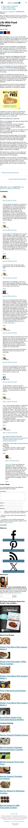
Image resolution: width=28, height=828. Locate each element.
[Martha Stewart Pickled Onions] (5, 732)
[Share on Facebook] (1, 32)
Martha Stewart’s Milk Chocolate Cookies (10, 806)
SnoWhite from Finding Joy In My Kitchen (12, 63)
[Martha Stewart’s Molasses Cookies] (5, 787)
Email (2, 505)
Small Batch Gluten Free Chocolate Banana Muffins (12, 718)
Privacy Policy (15, 823)
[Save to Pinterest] (8, 32)
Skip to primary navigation (10, 6)
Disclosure (15, 824)
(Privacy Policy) (7, 522)
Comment (3, 491)
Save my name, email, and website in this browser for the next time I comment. (16, 512)
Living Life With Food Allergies (17, 179)
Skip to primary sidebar (9, 9)
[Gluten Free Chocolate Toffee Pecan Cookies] (5, 658)
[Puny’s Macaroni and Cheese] (5, 687)
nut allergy (8, 188)
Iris (7, 275)
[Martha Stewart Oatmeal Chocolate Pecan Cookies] (5, 744)
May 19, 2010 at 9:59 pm (10, 333)
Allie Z (7, 258)
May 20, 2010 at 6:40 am (10, 362)
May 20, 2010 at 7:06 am (10, 382)
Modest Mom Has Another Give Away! (14, 322)
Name (2, 503)
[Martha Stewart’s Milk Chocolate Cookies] (5, 802)
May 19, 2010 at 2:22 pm (10, 261)
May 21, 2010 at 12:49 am (10, 432)
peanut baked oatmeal (6, 51)
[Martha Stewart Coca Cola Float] (5, 758)
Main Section (3, 11)
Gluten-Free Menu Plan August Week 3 (14, 677)
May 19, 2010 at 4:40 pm (10, 278)
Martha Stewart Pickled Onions (14, 735)
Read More (18, 592)
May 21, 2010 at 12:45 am (10, 401)
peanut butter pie (20, 49)
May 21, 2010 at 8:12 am (12, 460)
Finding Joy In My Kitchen (7, 69)
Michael (8, 399)
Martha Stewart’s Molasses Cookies (12, 792)
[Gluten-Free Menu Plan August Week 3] (5, 673)
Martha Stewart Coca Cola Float (12, 763)
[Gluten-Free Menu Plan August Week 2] (5, 699)
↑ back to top (14, 813)
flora (7, 227)
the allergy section (13, 37)
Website (2, 508)
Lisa (7, 293)
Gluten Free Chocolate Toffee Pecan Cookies (13, 663)
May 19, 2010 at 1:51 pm (9, 200)
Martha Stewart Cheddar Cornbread (11, 777)
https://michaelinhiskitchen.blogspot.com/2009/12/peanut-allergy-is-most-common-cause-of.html (15, 439)
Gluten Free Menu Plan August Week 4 (13, 648)
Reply (4, 222)
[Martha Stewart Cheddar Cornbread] (5, 773)
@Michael (8, 464)
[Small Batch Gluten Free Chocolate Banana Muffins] (5, 714)
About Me (11, 11)
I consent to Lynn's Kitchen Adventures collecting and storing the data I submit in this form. (13, 521)
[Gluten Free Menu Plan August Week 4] (5, 644)
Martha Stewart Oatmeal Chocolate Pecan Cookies (11, 748)
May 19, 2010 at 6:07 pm (10, 296)
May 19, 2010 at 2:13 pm (10, 230)
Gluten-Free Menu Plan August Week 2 (14, 704)
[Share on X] (5, 32)
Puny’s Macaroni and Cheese (13, 691)
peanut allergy (16, 188)
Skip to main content (9, 7)
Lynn (10, 458)
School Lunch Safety (21, 249)
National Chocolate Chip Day (10, 172)
